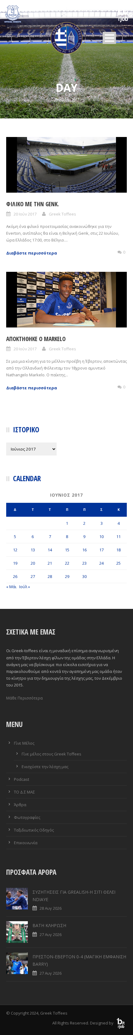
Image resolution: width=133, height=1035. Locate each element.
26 (15, 576)
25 (118, 563)
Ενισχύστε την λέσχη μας (45, 766)
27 (33, 576)
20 (33, 563)
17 (101, 550)
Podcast (21, 779)
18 (118, 550)
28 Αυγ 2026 (51, 908)
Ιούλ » (24, 586)
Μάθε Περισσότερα (24, 698)
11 (118, 536)
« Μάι (11, 586)
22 (67, 563)
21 (50, 563)
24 (101, 563)
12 (15, 550)
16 (84, 550)
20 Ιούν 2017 (25, 214)
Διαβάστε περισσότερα (31, 253)
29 (67, 576)
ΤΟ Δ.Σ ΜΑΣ (24, 792)
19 (15, 563)
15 (67, 550)
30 (84, 576)
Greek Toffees (62, 214)
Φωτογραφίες (27, 817)
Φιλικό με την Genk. (32, 204)
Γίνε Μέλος (24, 743)
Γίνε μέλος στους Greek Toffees (51, 754)
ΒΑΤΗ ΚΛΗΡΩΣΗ (49, 925)
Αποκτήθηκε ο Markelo (36, 339)
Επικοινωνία (25, 842)
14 (50, 550)
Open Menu (109, 38)
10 (101, 536)
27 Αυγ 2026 (51, 934)
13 (33, 550)
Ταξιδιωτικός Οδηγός (34, 830)
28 (50, 576)
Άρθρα (20, 804)
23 (84, 563)
